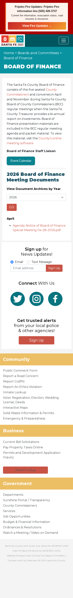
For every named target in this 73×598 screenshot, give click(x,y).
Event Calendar (20, 160)
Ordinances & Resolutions (22, 527)
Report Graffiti (14, 381)
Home (9, 53)
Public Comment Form (20, 370)
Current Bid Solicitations (21, 442)
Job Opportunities (16, 516)
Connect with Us (17, 560)
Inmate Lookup (14, 392)
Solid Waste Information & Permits (28, 413)
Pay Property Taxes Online (23, 447)
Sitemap (31, 560)
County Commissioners (20, 505)
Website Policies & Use (18, 555)
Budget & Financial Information (26, 522)
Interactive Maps (15, 407)
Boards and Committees (38, 53)
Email (19, 262)
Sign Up (54, 268)
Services (9, 511)
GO (11, 207)
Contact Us (38, 555)
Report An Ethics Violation (22, 387)
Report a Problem (55, 555)
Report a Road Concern (20, 376)
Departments (13, 494)
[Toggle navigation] (64, 40)
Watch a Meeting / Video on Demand (30, 533)
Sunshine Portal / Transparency (26, 500)
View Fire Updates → (37, 25)
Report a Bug (25, 470)
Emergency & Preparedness (24, 418)
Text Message (41, 262)
